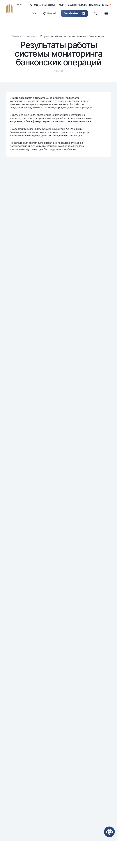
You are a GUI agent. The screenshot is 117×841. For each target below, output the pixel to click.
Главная (16, 36)
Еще (19, 4)
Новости (30, 36)
